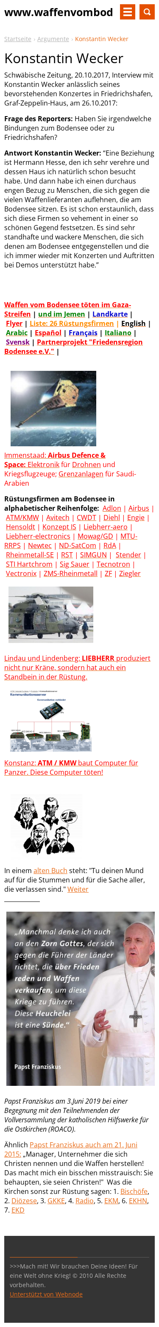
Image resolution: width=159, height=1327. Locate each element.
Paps (37, 1144)
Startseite (17, 39)
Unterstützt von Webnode (46, 1294)
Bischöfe (134, 1191)
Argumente (53, 39)
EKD (18, 1210)
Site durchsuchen (147, 11)
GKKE (56, 1200)
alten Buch (50, 870)
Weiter (78, 889)
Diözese (24, 1200)
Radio (84, 1200)
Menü (127, 11)
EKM (111, 1200)
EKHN (138, 1200)
